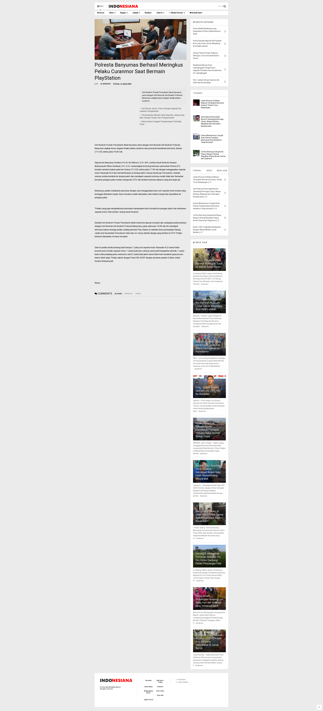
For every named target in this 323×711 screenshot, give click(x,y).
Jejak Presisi (148, 700)
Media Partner (177, 13)
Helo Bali (160, 695)
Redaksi (148, 13)
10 (197, 630)
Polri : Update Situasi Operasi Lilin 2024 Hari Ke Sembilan (208, 390)
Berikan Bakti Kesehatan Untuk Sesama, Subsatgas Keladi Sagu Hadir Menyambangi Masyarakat (209, 472)
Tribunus (160, 687)
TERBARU (198, 93)
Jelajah (135, 13)
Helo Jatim (160, 691)
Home (101, 13)
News (111, 13)
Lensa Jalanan (183, 682)
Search (160, 13)
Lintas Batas (148, 687)
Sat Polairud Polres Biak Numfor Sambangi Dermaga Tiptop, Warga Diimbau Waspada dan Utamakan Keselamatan (212, 121)
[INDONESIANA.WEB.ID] (123, 7)
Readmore (204, 284)
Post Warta (181, 679)
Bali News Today (160, 681)
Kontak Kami (196, 13)
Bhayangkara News (148, 692)
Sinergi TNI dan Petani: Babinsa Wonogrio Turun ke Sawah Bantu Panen (209, 263)
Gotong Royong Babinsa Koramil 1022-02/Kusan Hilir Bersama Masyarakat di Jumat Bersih (209, 642)
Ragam (123, 13)
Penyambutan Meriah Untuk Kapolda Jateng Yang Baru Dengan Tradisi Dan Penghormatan (162, 116)
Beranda (148, 680)
